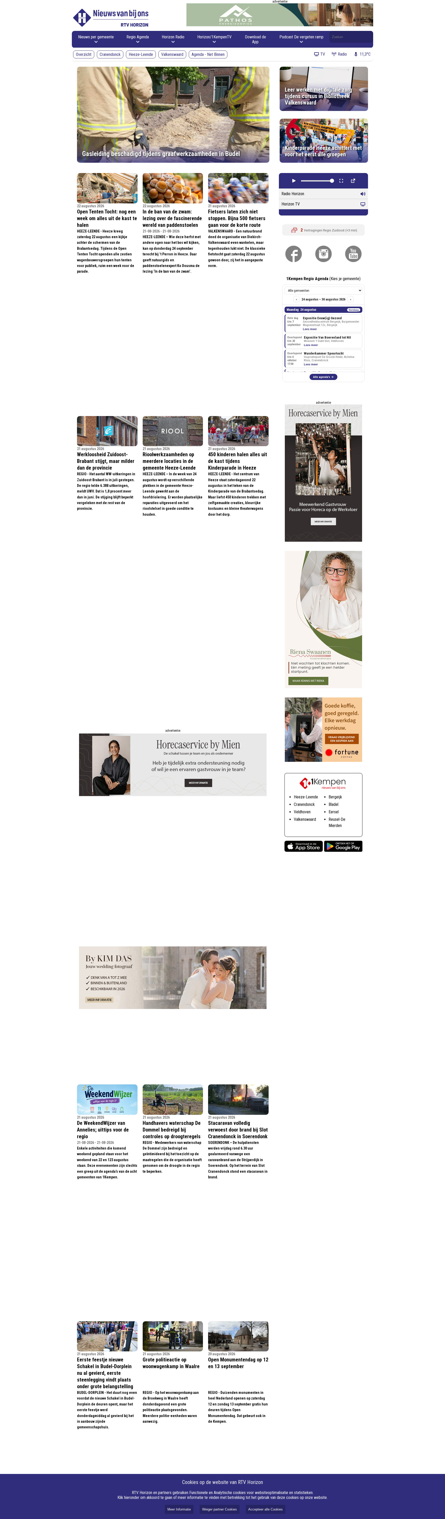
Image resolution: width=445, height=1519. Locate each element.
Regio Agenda (137, 36)
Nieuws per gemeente (96, 36)
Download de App (255, 39)
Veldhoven (302, 811)
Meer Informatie (179, 1509)
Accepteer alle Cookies (265, 1509)
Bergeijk (335, 797)
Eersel (334, 811)
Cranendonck (110, 54)
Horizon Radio (173, 36)
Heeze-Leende (141, 54)
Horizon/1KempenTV (214, 36)
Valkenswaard (172, 54)
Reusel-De (337, 819)
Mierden (335, 825)
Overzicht (83, 54)
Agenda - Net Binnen (208, 54)
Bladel (333, 804)
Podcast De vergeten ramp (301, 36)
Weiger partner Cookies (219, 1509)
